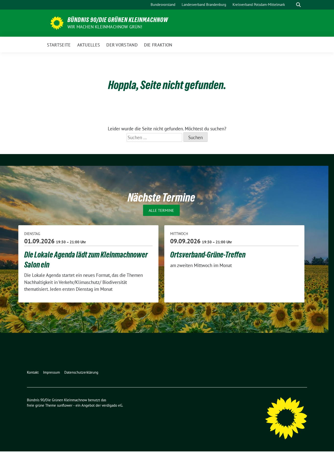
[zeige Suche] (298, 5)
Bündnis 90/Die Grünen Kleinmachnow (117, 19)
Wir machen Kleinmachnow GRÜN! (104, 27)
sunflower (64, 405)
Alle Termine (161, 210)
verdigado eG (112, 405)
